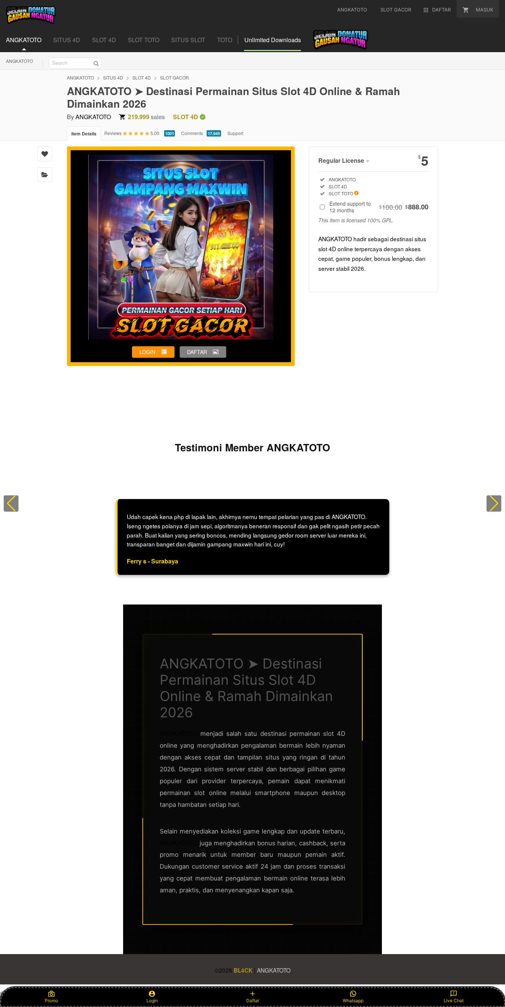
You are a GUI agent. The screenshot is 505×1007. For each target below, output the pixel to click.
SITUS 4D (113, 77)
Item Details (83, 133)
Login (152, 1000)
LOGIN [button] (147, 352)
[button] (11, 503)
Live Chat (454, 1000)
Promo (51, 1000)
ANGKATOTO (19, 61)
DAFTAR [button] (197, 352)
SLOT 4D (141, 77)
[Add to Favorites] (44, 153)
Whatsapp (353, 1000)
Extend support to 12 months (378, 206)
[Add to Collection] (44, 174)
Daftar (252, 1000)
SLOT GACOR (174, 77)
